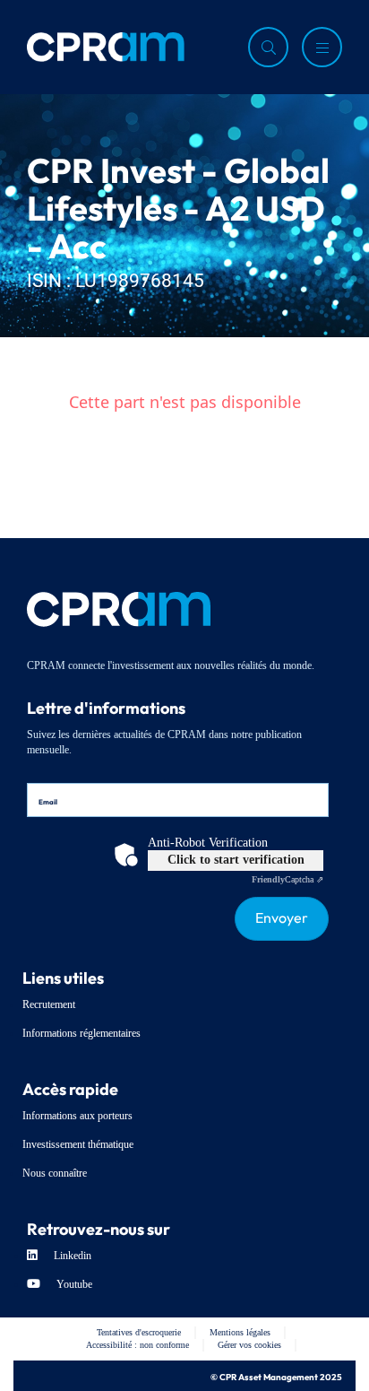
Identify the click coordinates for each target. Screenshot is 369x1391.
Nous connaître (54, 1173)
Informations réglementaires (81, 1033)
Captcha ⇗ (287, 879)
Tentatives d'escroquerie (139, 1332)
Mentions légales (240, 1332)
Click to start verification (236, 859)
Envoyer (281, 915)
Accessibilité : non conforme (137, 1345)
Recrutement (48, 1004)
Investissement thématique (77, 1144)
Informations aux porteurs (77, 1115)
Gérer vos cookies (249, 1345)
